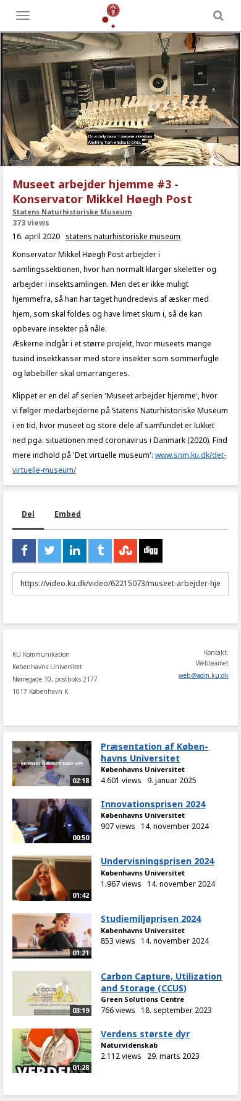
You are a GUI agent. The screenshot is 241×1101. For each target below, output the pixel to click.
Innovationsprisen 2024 (153, 804)
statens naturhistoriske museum (123, 236)
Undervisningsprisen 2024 (157, 861)
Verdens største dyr (145, 1034)
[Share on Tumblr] (100, 551)
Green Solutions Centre (142, 999)
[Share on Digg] (151, 551)
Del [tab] (28, 514)
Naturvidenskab (129, 1045)
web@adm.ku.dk (204, 675)
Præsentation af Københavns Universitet (154, 752)
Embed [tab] (67, 514)
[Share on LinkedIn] (75, 551)
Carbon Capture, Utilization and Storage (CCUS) (161, 982)
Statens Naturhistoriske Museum (72, 211)
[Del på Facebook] (24, 551)
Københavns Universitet (143, 769)
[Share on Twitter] (49, 551)
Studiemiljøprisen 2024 (151, 918)
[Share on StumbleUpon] (125, 551)
